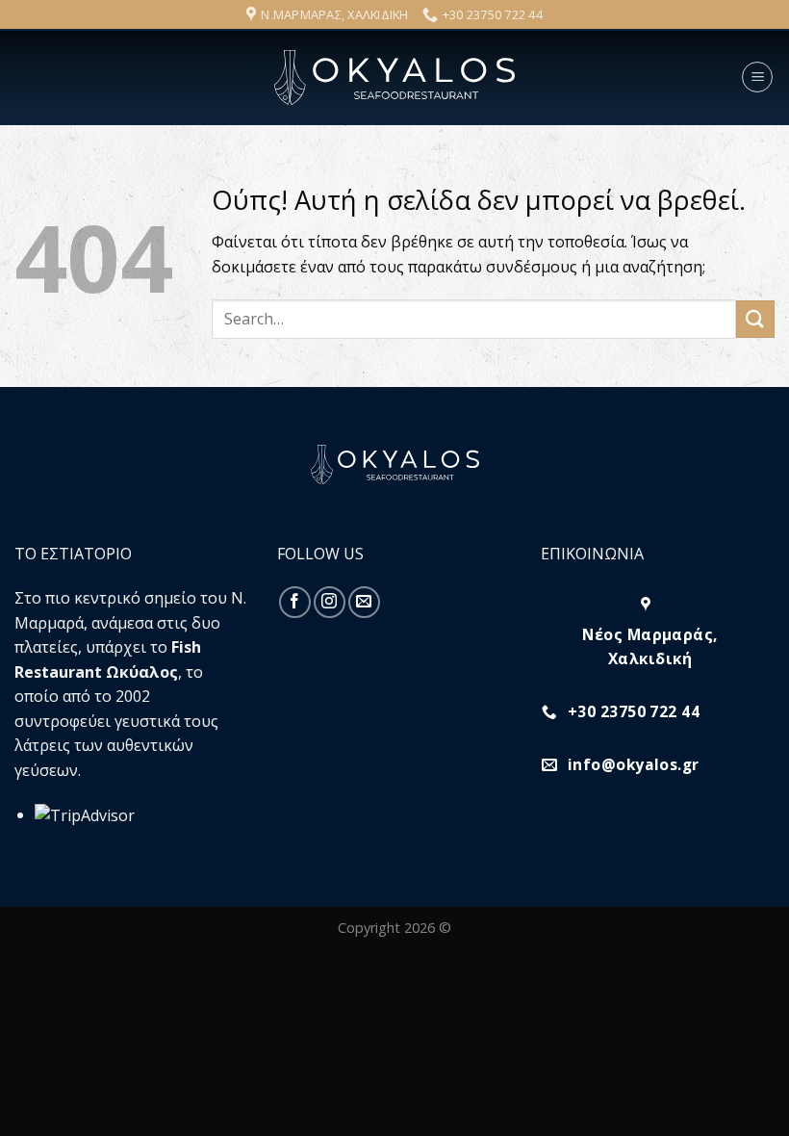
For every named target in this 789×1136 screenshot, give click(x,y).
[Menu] (757, 77)
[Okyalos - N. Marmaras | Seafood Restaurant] (394, 77)
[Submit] (755, 319)
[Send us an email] (364, 602)
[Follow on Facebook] (295, 602)
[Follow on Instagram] (329, 602)
